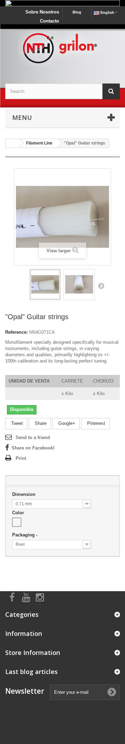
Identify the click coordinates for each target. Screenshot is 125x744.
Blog (77, 12)
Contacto (49, 21)
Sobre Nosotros (42, 12)
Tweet (16, 423)
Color (18, 512)
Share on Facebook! (33, 447)
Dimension (24, 494)
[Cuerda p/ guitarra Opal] (45, 284)
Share (40, 423)
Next (101, 285)
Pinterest (95, 423)
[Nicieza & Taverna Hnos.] (62, 47)
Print (21, 458)
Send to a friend (33, 437)
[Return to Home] (12, 143)
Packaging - (25, 534)
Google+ (66, 423)
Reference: (16, 332)
